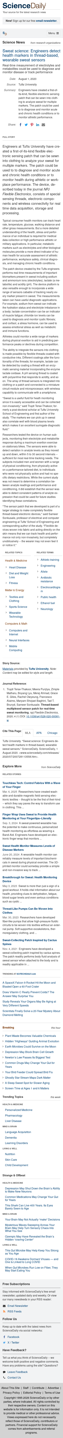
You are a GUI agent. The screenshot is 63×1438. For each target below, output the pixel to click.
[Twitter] (26, 125)
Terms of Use (52, 1393)
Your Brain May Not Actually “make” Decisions (32, 1219)
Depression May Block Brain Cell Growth (29, 1052)
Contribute (38, 1388)
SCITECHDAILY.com (26, 973)
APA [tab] (39, 733)
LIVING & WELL (10, 1148)
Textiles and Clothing (16, 599)
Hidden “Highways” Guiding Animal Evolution (32, 1041)
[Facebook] (20, 125)
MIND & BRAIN (10, 1126)
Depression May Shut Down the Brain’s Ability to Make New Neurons (32, 1189)
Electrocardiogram (50, 589)
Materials (8, 669)
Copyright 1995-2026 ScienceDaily (25, 1398)
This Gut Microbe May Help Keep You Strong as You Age (31, 1251)
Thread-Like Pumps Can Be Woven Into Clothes (28, 910)
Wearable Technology (16, 614)
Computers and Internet (18, 632)
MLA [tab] (28, 733)
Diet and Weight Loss (18, 575)
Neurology (47, 609)
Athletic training (50, 560)
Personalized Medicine (18, 1110)
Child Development (16, 1165)
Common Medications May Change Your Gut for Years (31, 1198)
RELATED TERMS (45, 552)
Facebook (13, 1337)
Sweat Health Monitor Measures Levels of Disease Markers (29, 848)
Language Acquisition (18, 1132)
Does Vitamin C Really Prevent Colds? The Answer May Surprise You (28, 994)
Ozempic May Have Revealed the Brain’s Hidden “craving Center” (29, 1237)
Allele (44, 571)
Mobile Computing (15, 648)
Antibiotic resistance (47, 579)
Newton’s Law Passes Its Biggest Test (27, 1057)
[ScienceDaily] (24, 6)
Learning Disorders (16, 1143)
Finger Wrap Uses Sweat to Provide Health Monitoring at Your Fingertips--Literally (29, 816)
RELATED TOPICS (13, 552)
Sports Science (18, 607)
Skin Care (11, 1160)
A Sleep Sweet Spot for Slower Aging (27, 1083)
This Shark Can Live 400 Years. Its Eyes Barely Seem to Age (29, 1206)
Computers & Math (16, 623)
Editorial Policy (32, 1393)
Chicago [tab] (52, 733)
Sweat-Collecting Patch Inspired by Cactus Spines (30, 942)
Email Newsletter (18, 1306)
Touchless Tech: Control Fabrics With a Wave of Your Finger (31, 785)
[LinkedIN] (38, 125)
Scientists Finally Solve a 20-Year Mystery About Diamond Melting (31, 1013)
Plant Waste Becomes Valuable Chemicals (30, 1036)
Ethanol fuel (48, 603)
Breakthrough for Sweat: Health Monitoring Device (30, 879)
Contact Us (14, 1377)
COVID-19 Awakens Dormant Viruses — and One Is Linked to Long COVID (31, 1260)
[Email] (43, 125)
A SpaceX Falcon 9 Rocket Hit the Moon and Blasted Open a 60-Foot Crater (29, 984)
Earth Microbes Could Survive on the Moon (30, 1046)
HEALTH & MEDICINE (13, 1104)
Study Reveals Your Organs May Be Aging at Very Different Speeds (29, 1003)
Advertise (53, 1388)
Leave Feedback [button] (18, 1372)
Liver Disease (13, 1121)
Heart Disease (17, 567)
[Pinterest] (32, 125)
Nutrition (10, 1154)
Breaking (8, 1027)
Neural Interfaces (19, 640)
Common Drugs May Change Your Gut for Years (30, 1065)
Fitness (13, 583)
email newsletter (46, 21)
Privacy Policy (11, 1393)
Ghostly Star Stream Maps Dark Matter (28, 1077)
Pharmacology (13, 1115)
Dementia (11, 1137)
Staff (26, 1388)
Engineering (48, 566)
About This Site (10, 1388)
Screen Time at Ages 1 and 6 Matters (27, 1088)
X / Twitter (13, 1342)
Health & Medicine (16, 560)
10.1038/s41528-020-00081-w (33, 718)
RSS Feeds (15, 1311)
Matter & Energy (14, 590)
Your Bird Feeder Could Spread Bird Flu (29, 1072)
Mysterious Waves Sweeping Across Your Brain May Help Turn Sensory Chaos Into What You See (30, 1228)
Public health (48, 597)
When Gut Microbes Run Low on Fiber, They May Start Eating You (31, 1269)
